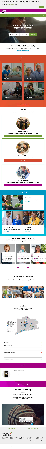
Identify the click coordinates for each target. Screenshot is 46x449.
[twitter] (31, 441)
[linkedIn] (34, 441)
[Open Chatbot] (32, 424)
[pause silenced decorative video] (44, 18)
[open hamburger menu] (3, 13)
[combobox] (14, 34)
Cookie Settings (10, 4)
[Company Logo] (4, 10)
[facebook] (27, 441)
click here (28, 15)
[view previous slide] (18, 267)
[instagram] (41, 441)
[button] (23, 104)
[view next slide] (28, 267)
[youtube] (38, 441)
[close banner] (43, 15)
